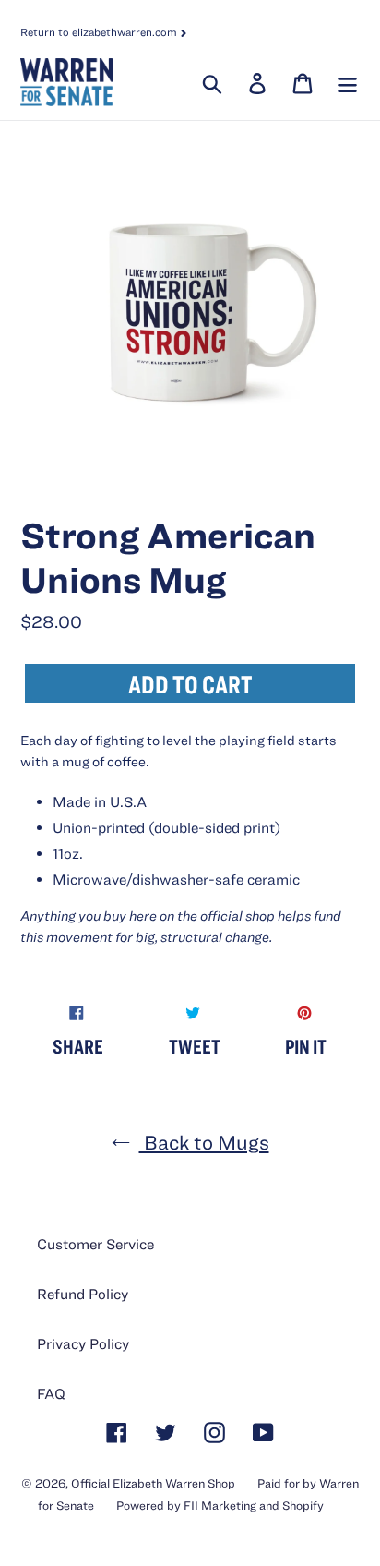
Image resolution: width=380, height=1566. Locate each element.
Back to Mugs (204, 1141)
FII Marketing (220, 1505)
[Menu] (345, 82)
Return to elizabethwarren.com (100, 31)
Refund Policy (82, 1293)
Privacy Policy (83, 1343)
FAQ (51, 1393)
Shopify (303, 1505)
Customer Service (95, 1243)
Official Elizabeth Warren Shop (153, 1483)
